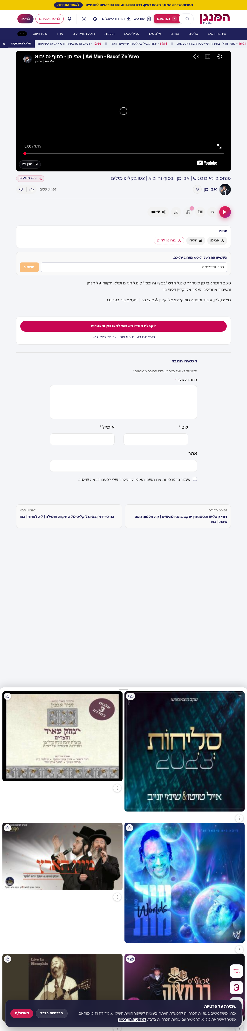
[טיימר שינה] (95, 18)
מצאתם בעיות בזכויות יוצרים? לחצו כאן (123, 337)
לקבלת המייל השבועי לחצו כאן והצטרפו (123, 326)
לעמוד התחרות (68, 5)
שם (183, 427)
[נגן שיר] (225, 212)
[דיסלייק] (21, 189)
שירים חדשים (217, 33)
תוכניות (109, 33)
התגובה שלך (186, 380)
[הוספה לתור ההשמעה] (212, 212)
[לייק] (32, 189)
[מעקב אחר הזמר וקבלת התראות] (197, 189)
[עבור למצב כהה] (84, 18)
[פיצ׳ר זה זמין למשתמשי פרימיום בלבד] (188, 212)
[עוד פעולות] (239, 818)
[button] (123, 689)
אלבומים (155, 33)
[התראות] (69, 18)
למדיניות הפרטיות (132, 1019)
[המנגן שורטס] (236, 987)
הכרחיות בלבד (51, 1013)
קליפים (193, 33)
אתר (192, 454)
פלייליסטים (131, 33)
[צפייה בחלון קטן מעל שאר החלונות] (200, 212)
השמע (29, 267)
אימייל (107, 427)
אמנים (175, 33)
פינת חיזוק (40, 33)
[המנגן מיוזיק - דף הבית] (215, 19)
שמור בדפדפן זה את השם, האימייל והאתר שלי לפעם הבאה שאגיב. (134, 480)
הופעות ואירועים (84, 33)
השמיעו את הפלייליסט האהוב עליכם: (200, 257)
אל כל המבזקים (21, 43)
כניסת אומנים (49, 19)
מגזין (60, 33)
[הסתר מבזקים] (4, 44)
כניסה (25, 19)
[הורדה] (176, 212)
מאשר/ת (22, 1013)
